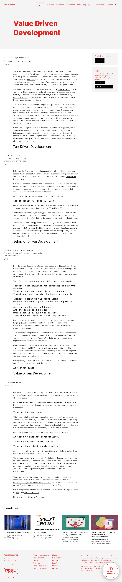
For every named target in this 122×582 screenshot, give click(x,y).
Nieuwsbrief (57, 558)
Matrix (54, 566)
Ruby (15, 171)
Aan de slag (81, 5)
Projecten (60, 5)
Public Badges (19, 490)
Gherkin (46, 320)
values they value (26, 425)
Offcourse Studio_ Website (24, 480)
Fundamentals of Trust (53, 485)
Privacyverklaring (40, 563)
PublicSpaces (9, 5)
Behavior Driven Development (25, 266)
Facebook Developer (52, 110)
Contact (109, 5)
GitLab (55, 568)
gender (49, 85)
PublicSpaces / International (13, 559)
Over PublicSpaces (103, 87)
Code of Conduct (40, 568)
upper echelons (64, 89)
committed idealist (41, 112)
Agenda (91, 5)
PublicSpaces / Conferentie (13, 561)
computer (65, 395)
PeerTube (56, 563)
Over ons (100, 5)
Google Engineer (57, 107)
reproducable (42, 136)
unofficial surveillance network (63, 77)
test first (29, 222)
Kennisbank (70, 5)
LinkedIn (55, 560)
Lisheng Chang (27, 497)
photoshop (31, 79)
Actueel (50, 5)
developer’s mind (20, 97)
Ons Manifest (38, 558)
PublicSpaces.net (11, 555)
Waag (18, 492)
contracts (17, 231)
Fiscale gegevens (40, 566)
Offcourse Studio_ (31, 492)
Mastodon (56, 555)
